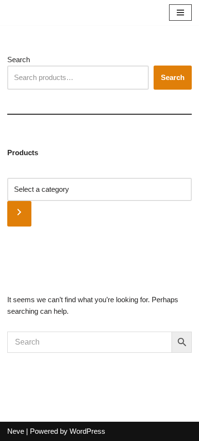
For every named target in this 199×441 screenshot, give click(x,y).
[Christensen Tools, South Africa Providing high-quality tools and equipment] (38, 12)
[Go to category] (19, 214)
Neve (15, 431)
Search (18, 59)
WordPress (87, 431)
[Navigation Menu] (180, 12)
